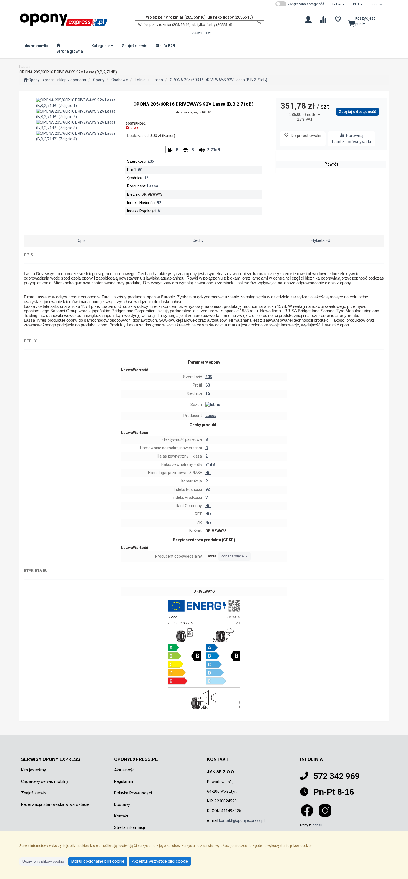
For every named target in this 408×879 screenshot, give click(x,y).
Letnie (140, 80)
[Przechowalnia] (338, 19)
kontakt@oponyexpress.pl (242, 820)
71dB (215, 150)
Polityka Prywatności (133, 793)
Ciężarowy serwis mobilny (44, 781)
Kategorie (100, 46)
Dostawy (122, 804)
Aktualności (124, 770)
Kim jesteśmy (33, 770)
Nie (208, 473)
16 (146, 178)
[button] (338, 4)
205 (150, 161)
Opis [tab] (81, 240)
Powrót (331, 164)
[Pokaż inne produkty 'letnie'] (245, 404)
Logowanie (379, 4)
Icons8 (317, 825)
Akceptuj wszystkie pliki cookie (160, 861)
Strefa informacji (129, 827)
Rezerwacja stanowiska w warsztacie (55, 804)
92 (159, 202)
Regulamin (123, 781)
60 (140, 169)
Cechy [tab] (198, 240)
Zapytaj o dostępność (357, 112)
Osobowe (119, 80)
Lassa (158, 80)
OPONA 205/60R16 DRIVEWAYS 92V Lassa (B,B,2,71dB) (218, 80)
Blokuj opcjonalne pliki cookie (97, 861)
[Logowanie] (308, 19)
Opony (98, 80)
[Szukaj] (257, 21)
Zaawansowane (204, 33)
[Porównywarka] (323, 19)
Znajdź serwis (33, 793)
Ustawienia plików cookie (43, 861)
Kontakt (121, 816)
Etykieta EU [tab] (320, 240)
